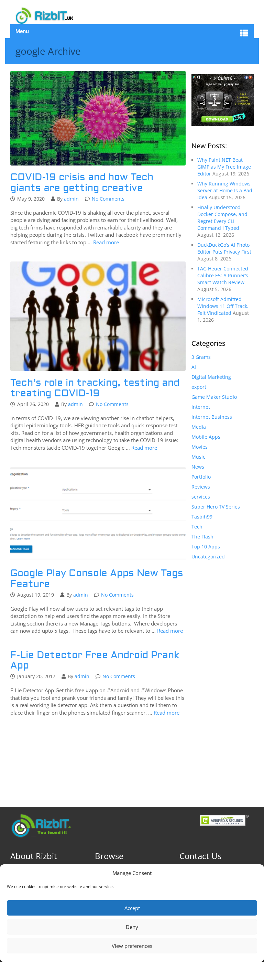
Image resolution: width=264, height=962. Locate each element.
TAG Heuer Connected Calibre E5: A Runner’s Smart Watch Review (222, 275)
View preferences (132, 945)
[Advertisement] (222, 676)
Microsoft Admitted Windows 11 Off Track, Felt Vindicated (223, 306)
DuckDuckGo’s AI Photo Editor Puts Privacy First (224, 248)
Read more (106, 242)
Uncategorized (208, 556)
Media (198, 427)
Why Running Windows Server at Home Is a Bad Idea (224, 190)
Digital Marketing (211, 377)
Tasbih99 (201, 516)
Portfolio (201, 476)
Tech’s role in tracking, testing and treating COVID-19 (94, 388)
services (200, 496)
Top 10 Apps (205, 546)
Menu (22, 31)
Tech (196, 526)
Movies (199, 446)
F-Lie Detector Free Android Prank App (94, 660)
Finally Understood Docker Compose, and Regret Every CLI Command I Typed (222, 217)
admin (71, 198)
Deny (132, 926)
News (197, 466)
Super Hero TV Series (215, 506)
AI (193, 367)
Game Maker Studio (214, 397)
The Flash (202, 536)
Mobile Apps (205, 437)
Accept (132, 908)
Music (198, 456)
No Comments (108, 198)
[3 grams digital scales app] (222, 99)
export (198, 387)
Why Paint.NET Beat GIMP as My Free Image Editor (224, 167)
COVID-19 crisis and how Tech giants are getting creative (81, 182)
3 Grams (201, 357)
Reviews (200, 486)
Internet (200, 407)
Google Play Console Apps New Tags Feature (96, 578)
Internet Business (211, 417)
